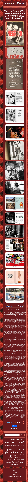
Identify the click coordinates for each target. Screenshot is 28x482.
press (16, 457)
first (7, 452)
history (22, 459)
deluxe (21, 453)
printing (16, 445)
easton (7, 439)
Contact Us (15, 474)
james (7, 455)
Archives (14, 472)
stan (20, 457)
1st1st (21, 449)
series (19, 447)
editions (22, 439)
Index (14, 470)
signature (8, 462)
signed (8, 449)
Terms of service (15, 478)
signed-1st (15, 447)
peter (11, 455)
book (21, 442)
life (14, 459)
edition (14, 452)
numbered (21, 455)
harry (18, 459)
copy (17, 442)
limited (15, 461)
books (15, 450)
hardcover (8, 459)
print (10, 457)
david (21, 462)
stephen (8, 445)
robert (22, 445)
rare (7, 442)
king (12, 442)
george (15, 455)
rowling (12, 439)
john (17, 439)
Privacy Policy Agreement (14, 476)
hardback (14, 464)
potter (10, 446)
